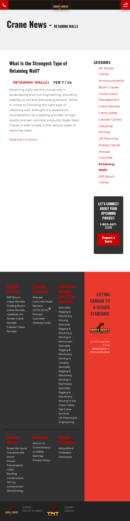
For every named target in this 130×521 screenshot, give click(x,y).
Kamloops (65, 456)
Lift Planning (108, 138)
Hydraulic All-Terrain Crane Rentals (15, 318)
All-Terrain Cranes (106, 71)
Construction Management (109, 97)
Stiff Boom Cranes (106, 179)
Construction (15, 478)
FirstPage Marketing (100, 352)
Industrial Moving (106, 129)
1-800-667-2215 (108, 226)
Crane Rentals (109, 106)
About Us (39, 443)
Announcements (110, 81)
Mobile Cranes (109, 145)
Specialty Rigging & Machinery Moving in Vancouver (65, 333)
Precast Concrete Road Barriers (42, 301)
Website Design (99, 348)
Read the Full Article (23, 139)
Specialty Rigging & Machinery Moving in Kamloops (65, 375)
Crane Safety (108, 113)
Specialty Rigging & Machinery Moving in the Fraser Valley (67, 396)
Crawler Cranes (110, 119)
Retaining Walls (30, 82)
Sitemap (38, 456)
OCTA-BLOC (42, 309)
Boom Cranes (109, 87)
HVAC (10, 469)
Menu (125, 6)
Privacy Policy (41, 460)
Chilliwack (65, 452)
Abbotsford (66, 448)
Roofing (12, 473)
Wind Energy (15, 490)
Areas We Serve (17, 448)
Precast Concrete (105, 154)
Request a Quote (108, 239)
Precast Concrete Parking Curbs (42, 318)
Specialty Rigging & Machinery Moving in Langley (65, 354)
